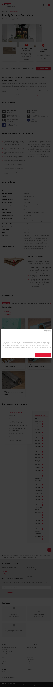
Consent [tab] (9, 335)
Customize (25, 355)
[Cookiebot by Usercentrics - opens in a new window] (45, 331)
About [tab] (43, 335)
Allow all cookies (43, 355)
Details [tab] (26, 335)
